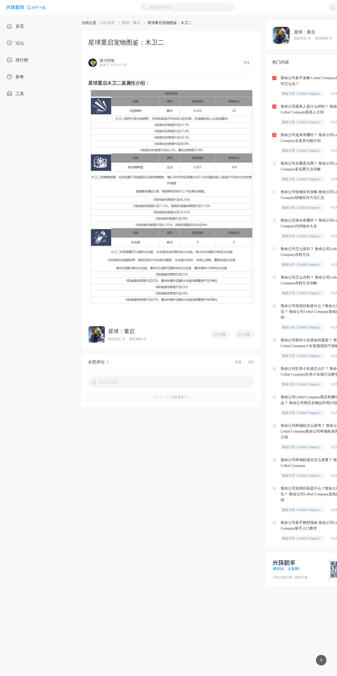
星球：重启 (131, 23)
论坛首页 (107, 23)
